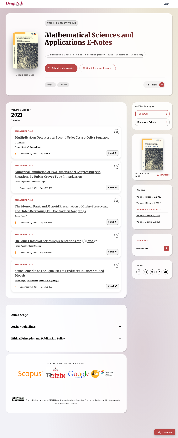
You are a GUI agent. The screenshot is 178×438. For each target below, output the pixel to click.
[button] (152, 114)
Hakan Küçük (20, 246)
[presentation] (84, 241)
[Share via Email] (165, 271)
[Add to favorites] (116, 131)
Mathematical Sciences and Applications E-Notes (89, 39)
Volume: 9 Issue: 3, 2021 (148, 215)
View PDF (112, 153)
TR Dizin (63, 85)
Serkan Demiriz (21, 147)
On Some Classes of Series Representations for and (56, 241)
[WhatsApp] (145, 271)
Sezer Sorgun (35, 246)
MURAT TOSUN (68, 23)
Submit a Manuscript (63, 68)
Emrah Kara (35, 147)
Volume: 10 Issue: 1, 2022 (148, 203)
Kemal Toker (20, 216)
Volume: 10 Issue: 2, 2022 (148, 197)
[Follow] (161, 84)
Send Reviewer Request (99, 68)
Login (166, 4)
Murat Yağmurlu (22, 182)
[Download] (166, 248)
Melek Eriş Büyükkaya (49, 280)
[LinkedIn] (158, 271)
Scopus (50, 85)
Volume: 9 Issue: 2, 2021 (148, 222)
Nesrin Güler (32, 280)
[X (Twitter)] (152, 271)
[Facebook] (138, 271)
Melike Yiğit (20, 280)
